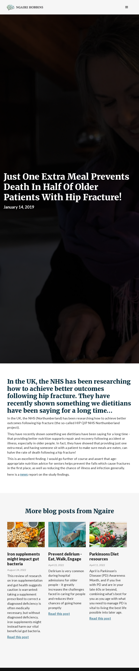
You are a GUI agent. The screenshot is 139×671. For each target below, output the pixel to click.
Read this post (18, 637)
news (24, 474)
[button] (126, 7)
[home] (25, 7)
